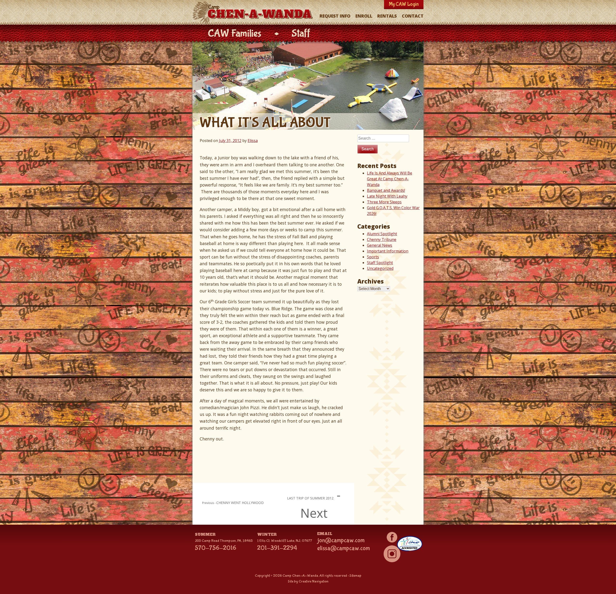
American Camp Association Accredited (409, 543)
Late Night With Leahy (387, 196)
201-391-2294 (277, 548)
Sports (373, 256)
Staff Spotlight (380, 262)
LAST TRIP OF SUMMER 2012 (310, 498)
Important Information (387, 251)
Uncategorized (380, 268)
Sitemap (355, 575)
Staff (301, 33)
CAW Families (234, 33)
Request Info (335, 16)
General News (379, 245)
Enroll (363, 16)
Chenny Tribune (381, 239)
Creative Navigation (313, 581)
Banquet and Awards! (386, 190)
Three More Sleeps (384, 202)
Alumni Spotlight (382, 233)
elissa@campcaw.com (343, 548)
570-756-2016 (215, 548)
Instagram (392, 553)
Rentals (387, 16)
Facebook (391, 537)
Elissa (253, 140)
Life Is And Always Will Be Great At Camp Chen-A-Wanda (389, 178)
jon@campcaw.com (341, 540)
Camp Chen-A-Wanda (253, 13)
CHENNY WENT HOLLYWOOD (240, 502)
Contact (413, 16)
